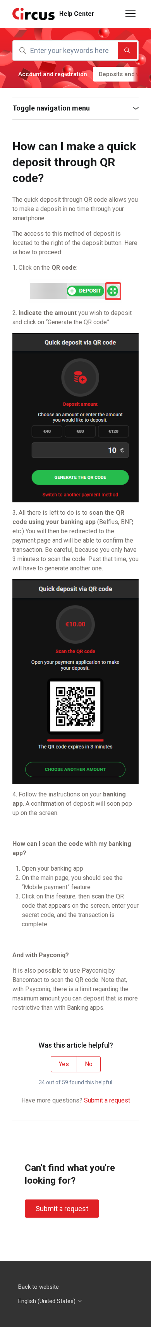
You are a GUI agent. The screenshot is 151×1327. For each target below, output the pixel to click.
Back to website (38, 1286)
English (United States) (47, 1301)
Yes (64, 1064)
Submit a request (107, 1100)
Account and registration (52, 74)
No (89, 1064)
